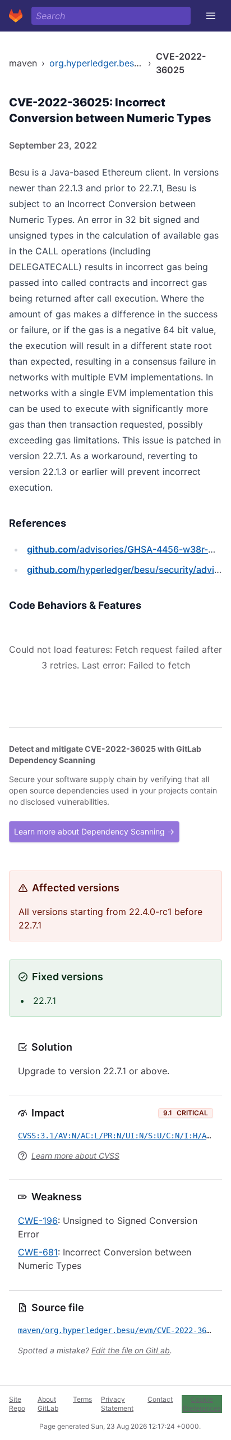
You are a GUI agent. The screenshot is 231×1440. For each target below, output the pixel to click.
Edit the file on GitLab (130, 1350)
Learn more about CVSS (75, 1155)
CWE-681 (38, 1252)
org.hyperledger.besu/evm (104, 63)
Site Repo (17, 1403)
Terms (82, 1399)
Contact (160, 1399)
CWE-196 (38, 1220)
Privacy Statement (117, 1403)
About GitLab (48, 1403)
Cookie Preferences (202, 1403)
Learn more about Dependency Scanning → (94, 831)
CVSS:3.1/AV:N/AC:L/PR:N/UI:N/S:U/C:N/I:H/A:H (116, 1135)
